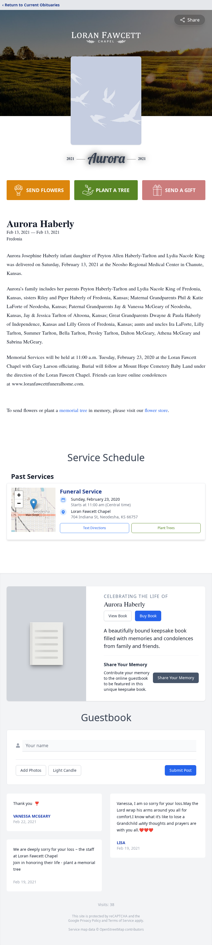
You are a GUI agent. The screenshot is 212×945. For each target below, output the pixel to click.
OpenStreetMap (112, 929)
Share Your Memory (176, 677)
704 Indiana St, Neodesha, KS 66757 (104, 516)
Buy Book (148, 615)
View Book (117, 615)
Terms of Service (121, 920)
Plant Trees (166, 528)
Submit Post (180, 770)
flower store (156, 410)
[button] (33, 504)
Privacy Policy (90, 920)
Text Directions (94, 528)
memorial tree (73, 410)
